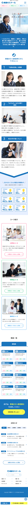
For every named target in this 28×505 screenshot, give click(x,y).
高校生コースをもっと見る (14, 325)
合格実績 (3, 481)
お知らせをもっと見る (14, 462)
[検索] (20, 475)
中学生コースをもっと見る (14, 291)
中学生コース (13, 5)
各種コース (3, 478)
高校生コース (22, 5)
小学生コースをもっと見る (14, 254)
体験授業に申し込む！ (14, 412)
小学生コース (4, 5)
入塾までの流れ (18, 481)
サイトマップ (4, 483)
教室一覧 (17, 478)
